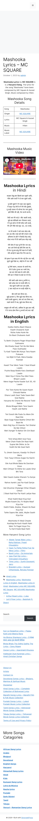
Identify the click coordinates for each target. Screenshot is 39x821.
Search (6, 614)
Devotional (8, 760)
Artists (6, 671)
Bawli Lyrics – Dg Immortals (21, 553)
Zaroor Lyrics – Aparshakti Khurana (18, 650)
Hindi (5, 775)
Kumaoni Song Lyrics (12, 782)
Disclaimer (7, 685)
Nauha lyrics (9, 789)
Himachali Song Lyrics (13, 771)
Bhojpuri (7, 757)
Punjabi (6, 793)
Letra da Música (10, 786)
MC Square (8, 589)
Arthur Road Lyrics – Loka (17, 596)
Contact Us (8, 675)
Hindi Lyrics (11, 576)
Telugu (6, 804)
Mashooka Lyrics (13, 580)
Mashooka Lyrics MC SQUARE (22, 586)
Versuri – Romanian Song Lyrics (17, 807)
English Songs (9, 764)
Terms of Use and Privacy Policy (17, 720)
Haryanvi (7, 767)
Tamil (5, 800)
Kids (5, 778)
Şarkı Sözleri (9, 797)
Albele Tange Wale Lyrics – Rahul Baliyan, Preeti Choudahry (20, 542)
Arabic (6, 753)
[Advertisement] (19, 31)
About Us (7, 668)
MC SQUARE (25, 114)
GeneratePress (27, 818)
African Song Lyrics (12, 749)
